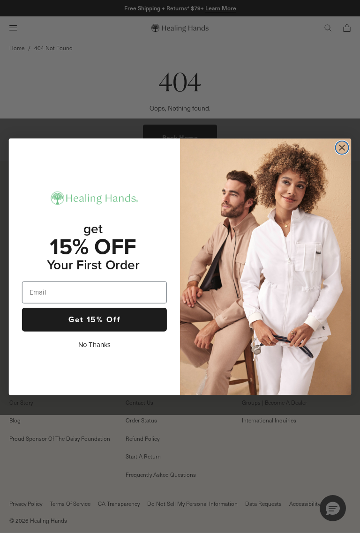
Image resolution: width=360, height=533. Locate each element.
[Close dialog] (342, 147)
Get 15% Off (94, 319)
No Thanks (94, 345)
